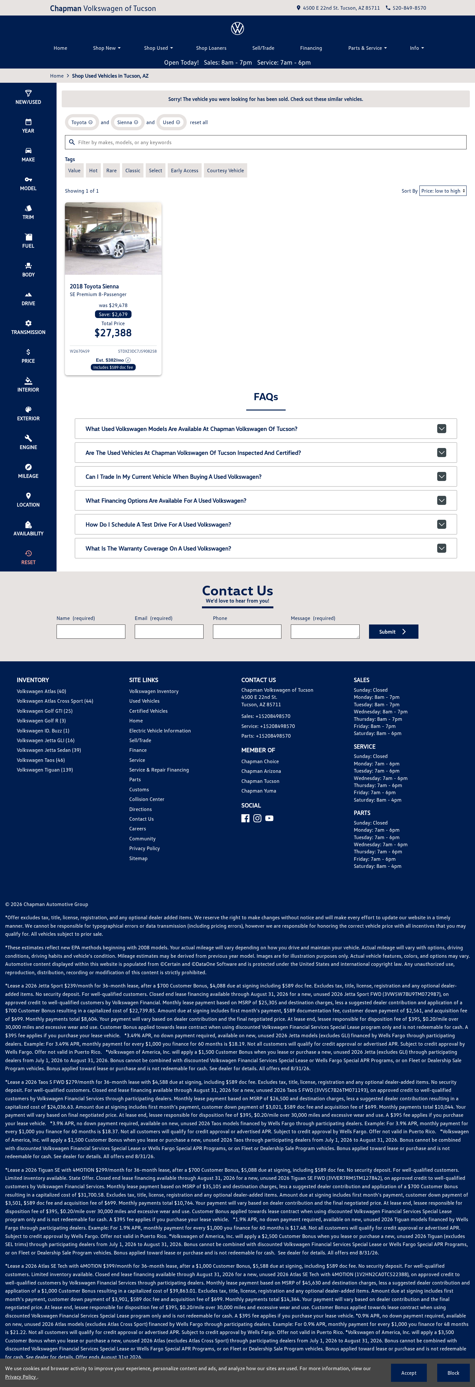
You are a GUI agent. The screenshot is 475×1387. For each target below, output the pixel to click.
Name (76, 618)
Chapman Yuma (258, 790)
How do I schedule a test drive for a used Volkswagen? (158, 524)
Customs (139, 789)
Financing (311, 48)
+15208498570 (273, 716)
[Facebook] (245, 818)
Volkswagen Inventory (154, 691)
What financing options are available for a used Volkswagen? (166, 500)
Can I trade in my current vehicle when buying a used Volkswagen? (173, 476)
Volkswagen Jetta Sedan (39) (49, 750)
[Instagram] (257, 818)
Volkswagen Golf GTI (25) (44, 711)
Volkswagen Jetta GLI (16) (45, 740)
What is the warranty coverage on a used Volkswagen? (158, 548)
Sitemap (138, 858)
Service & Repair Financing (159, 769)
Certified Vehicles (148, 711)
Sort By (410, 190)
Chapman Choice (260, 761)
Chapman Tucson (260, 781)
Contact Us (141, 819)
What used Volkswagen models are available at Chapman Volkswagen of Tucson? (191, 428)
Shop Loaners (211, 48)
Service (137, 760)
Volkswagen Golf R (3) (41, 720)
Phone (220, 618)
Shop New (104, 48)
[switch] (74, 170)
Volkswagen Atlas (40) (41, 691)
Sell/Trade (263, 48)
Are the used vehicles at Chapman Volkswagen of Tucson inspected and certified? (193, 452)
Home (60, 48)
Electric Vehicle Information (160, 730)
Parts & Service (365, 48)
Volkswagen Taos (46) (41, 760)
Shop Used (156, 48)
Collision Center (146, 799)
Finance (138, 750)
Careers (137, 828)
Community (142, 838)
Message (313, 618)
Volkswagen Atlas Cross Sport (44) (55, 701)
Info (414, 48)
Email (153, 618)
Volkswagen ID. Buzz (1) (43, 730)
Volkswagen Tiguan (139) (45, 769)
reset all (199, 122)
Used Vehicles (144, 701)
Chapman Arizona (261, 771)
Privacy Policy (144, 848)
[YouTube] (269, 818)
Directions (140, 809)
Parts (135, 779)
